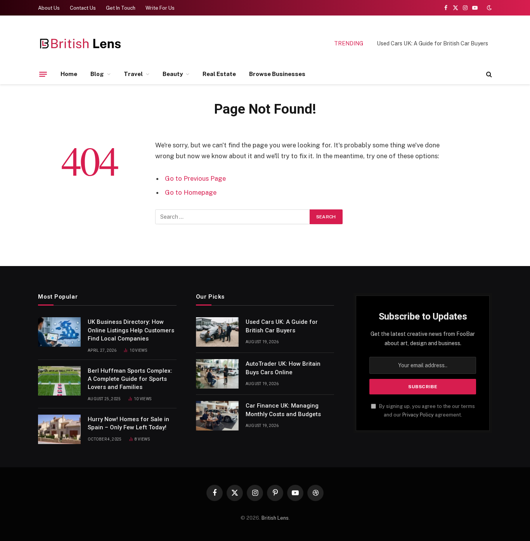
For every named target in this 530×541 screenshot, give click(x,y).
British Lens (275, 518)
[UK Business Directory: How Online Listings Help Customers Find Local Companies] (59, 332)
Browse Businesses (277, 74)
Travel (133, 74)
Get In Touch (120, 8)
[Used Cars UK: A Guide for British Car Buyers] (217, 332)
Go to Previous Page (195, 178)
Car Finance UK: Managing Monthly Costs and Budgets (283, 409)
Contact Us (83, 8)
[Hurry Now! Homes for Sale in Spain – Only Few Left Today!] (59, 429)
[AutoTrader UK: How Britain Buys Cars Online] (217, 374)
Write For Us (160, 8)
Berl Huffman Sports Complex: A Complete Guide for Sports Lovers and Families (130, 379)
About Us (49, 8)
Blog (97, 74)
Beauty (173, 74)
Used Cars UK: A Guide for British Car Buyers (432, 43)
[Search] (488, 74)
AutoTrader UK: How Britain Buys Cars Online (283, 367)
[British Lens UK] (81, 43)
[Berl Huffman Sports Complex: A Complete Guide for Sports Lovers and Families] (59, 381)
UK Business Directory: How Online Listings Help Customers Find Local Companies (131, 330)
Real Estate (219, 74)
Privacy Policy (418, 415)
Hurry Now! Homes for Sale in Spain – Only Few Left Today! (128, 423)
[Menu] (43, 74)
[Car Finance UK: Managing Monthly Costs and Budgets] (217, 415)
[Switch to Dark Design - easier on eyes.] (488, 7)
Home (69, 74)
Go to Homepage (191, 192)
